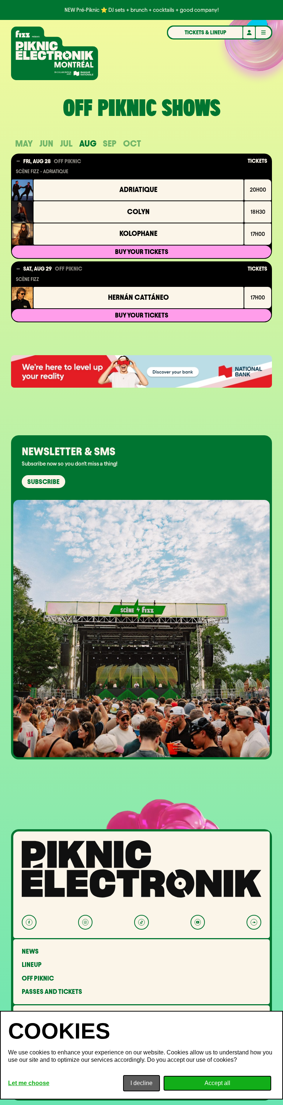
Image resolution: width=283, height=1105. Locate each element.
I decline (141, 1083)
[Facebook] (29, 922)
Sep (109, 143)
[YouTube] (198, 922)
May (24, 143)
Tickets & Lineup (205, 32)
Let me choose (28, 1083)
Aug (88, 143)
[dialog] (141, 1055)
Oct (132, 143)
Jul (66, 143)
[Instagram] (85, 922)
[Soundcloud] (254, 922)
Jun (46, 143)
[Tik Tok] (141, 922)
